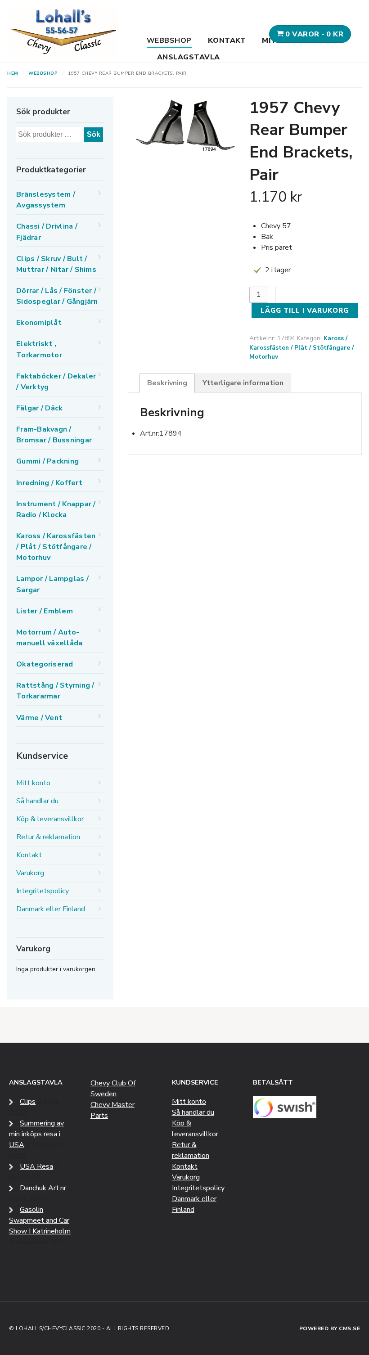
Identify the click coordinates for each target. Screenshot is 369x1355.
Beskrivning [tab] (167, 383)
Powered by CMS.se (329, 1328)
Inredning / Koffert (49, 483)
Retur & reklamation (48, 837)
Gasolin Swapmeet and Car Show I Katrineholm (40, 1220)
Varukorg (30, 873)
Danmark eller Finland (50, 909)
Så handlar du (37, 801)
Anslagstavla (188, 57)
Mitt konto (33, 783)
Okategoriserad (44, 664)
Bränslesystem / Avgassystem (45, 199)
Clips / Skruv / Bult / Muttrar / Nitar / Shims (56, 264)
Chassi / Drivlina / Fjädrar (46, 231)
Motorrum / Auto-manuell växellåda (49, 637)
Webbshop (169, 40)
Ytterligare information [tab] (243, 383)
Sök (93, 134)
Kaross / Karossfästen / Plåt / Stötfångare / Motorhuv (301, 347)
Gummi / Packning (47, 461)
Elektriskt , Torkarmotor (39, 349)
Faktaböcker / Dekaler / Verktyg (56, 381)
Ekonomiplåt (39, 323)
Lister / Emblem (44, 611)
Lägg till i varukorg (305, 310)
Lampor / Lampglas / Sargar (52, 584)
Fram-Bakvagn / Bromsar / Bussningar (54, 434)
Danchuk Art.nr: (44, 1188)
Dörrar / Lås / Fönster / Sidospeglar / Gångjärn (57, 296)
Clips (28, 1102)
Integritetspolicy (42, 891)
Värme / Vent (39, 718)
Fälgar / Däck (39, 408)
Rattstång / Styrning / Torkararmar (55, 690)
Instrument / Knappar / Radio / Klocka (56, 509)
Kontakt (227, 40)
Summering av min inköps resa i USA (36, 1134)
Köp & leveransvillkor (50, 819)
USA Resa (36, 1166)
